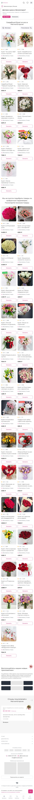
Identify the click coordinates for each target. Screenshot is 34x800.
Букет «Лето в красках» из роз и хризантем (8, 549)
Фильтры (7, 28)
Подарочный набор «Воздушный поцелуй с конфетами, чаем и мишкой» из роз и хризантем (8, 646)
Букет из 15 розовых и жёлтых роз (8, 614)
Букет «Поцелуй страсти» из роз (23, 549)
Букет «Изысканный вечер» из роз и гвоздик (7, 291)
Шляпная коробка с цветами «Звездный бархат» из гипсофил (24, 582)
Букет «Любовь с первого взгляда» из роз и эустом (7, 149)
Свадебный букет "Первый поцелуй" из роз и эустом (8, 85)
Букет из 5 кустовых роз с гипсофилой (24, 226)
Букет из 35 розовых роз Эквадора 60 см (7, 517)
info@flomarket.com (17, 757)
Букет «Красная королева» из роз (23, 85)
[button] (31, 700)
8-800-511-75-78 (12, 755)
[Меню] (31, 2)
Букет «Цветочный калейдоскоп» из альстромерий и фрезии (24, 149)
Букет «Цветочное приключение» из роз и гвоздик (25, 485)
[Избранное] (27, 2)
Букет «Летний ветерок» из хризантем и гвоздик (8, 323)
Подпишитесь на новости (17, 777)
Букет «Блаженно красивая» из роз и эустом (7, 117)
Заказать (8, 61)
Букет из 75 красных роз (7, 582)
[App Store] (17, 688)
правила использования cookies (10, 792)
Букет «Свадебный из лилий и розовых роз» (25, 52)
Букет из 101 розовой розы (8, 226)
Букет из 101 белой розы (7, 259)
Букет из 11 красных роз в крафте (24, 517)
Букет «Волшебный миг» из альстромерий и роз (25, 356)
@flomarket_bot (24, 755)
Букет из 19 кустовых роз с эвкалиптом (24, 388)
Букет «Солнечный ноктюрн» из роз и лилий (7, 388)
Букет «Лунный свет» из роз (24, 117)
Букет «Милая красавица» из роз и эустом (7, 182)
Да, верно (6, 16)
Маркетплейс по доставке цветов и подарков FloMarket (17, 785)
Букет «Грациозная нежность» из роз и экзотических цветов (24, 259)
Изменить (15, 16)
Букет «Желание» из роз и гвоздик (7, 485)
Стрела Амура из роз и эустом (8, 355)
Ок (30, 791)
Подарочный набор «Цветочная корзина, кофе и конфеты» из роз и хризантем (24, 420)
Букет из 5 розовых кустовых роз (7, 420)
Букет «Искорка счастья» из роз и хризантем (23, 614)
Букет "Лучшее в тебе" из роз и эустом (8, 52)
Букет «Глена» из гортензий (23, 323)
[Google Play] (17, 683)
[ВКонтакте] (17, 783)
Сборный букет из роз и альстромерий (25, 452)
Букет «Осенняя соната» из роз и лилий (8, 452)
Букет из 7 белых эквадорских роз (23, 291)
